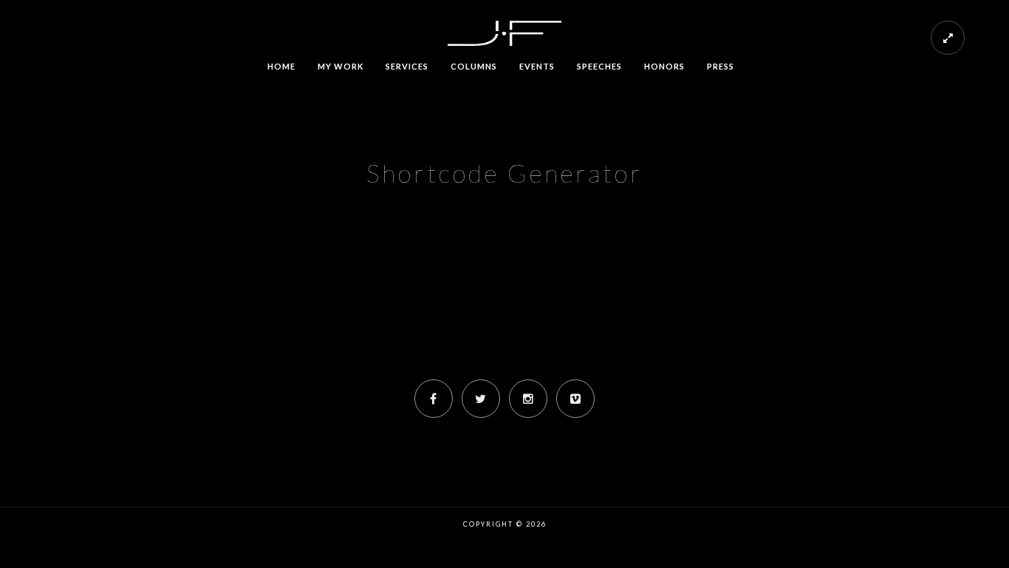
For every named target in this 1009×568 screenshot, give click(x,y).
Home (281, 66)
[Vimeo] (575, 398)
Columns (474, 66)
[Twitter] (480, 398)
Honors (664, 66)
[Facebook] (433, 398)
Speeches (599, 66)
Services (407, 66)
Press (720, 66)
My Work (340, 66)
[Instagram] (528, 398)
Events (537, 66)
